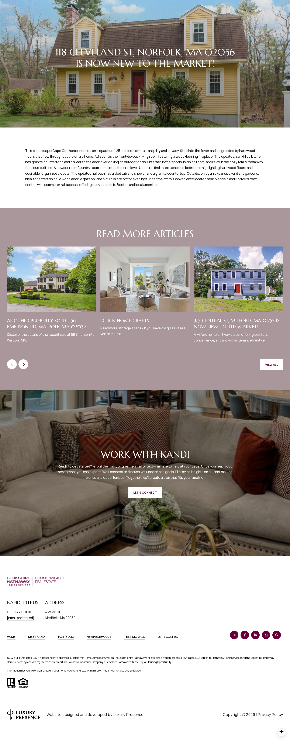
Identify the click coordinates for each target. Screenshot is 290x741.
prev (12, 364)
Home (11, 637)
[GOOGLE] (276, 635)
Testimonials (134, 637)
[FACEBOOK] (245, 635)
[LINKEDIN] (255, 635)
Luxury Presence (128, 714)
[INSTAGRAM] (234, 635)
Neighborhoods (99, 637)
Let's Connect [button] (145, 492)
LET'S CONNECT (169, 637)
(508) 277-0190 (19, 612)
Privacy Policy (270, 714)
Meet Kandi (36, 637)
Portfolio (66, 637)
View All (271, 365)
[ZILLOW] (266, 635)
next (23, 364)
